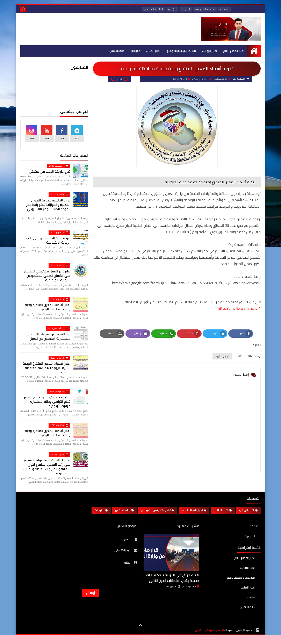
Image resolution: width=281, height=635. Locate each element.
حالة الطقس (116, 50)
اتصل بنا (186, 9)
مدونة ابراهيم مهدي (208, 630)
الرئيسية (224, 9)
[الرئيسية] (254, 51)
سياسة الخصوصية (205, 9)
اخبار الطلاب (153, 50)
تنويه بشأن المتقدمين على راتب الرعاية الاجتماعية (48, 240)
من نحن (172, 9)
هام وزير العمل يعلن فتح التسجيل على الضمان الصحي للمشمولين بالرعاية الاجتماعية (47, 275)
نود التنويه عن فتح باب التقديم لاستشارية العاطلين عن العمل (49, 336)
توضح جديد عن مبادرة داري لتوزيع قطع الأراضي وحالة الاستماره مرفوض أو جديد (47, 401)
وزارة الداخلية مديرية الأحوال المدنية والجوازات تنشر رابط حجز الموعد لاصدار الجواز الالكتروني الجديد (48, 206)
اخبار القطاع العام (233, 50)
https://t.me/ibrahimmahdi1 (239, 308)
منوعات (135, 50)
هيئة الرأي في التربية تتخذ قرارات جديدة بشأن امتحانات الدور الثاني (172, 578)
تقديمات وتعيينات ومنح (181, 50)
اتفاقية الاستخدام (153, 9)
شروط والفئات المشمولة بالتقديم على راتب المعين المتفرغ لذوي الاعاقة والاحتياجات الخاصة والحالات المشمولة (46, 466)
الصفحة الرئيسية (201, 79)
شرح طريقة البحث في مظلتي (49, 171)
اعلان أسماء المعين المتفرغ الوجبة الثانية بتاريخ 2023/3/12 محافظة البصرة (46, 367)
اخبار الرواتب (209, 50)
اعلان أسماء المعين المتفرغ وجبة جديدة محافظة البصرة (47, 307)
